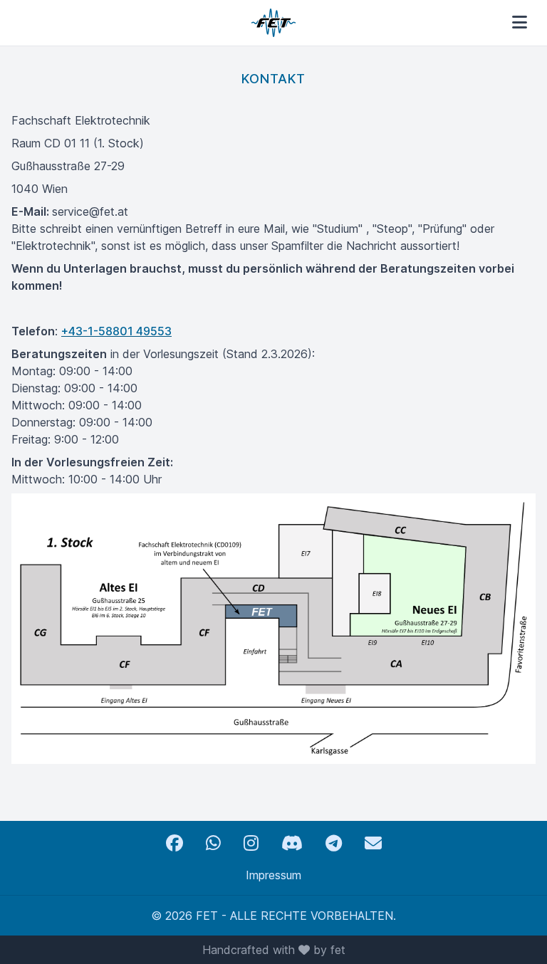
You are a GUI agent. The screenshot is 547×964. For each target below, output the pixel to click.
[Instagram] (251, 843)
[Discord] (292, 843)
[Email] (373, 843)
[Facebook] (174, 843)
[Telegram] (333, 843)
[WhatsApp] (213, 843)
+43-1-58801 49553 (116, 331)
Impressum (273, 875)
